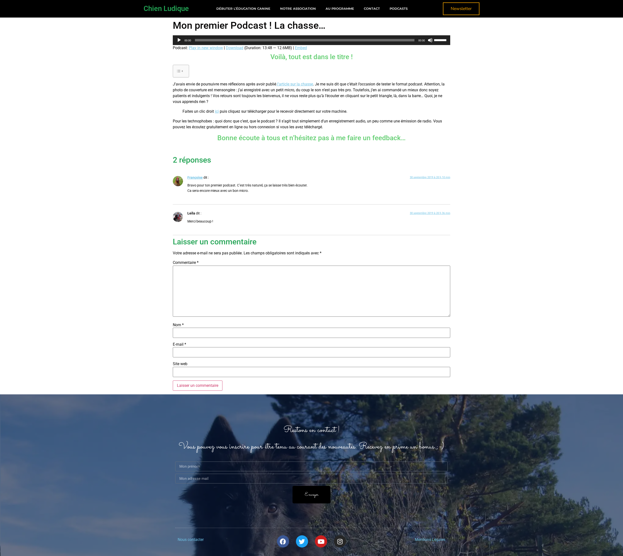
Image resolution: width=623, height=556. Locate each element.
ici (217, 111)
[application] (311, 40)
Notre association (298, 8)
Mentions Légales (430, 539)
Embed (301, 48)
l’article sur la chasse (294, 84)
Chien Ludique (166, 8)
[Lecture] (179, 40)
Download (234, 48)
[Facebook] (283, 541)
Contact (372, 8)
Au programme (340, 8)
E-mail (179, 344)
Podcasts (399, 8)
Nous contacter (191, 539)
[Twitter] (302, 541)
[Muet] (430, 40)
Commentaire (186, 263)
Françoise (195, 178)
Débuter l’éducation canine (243, 8)
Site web (180, 364)
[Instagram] (340, 541)
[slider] (441, 39)
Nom (178, 325)
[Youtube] (321, 541)
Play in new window (206, 48)
